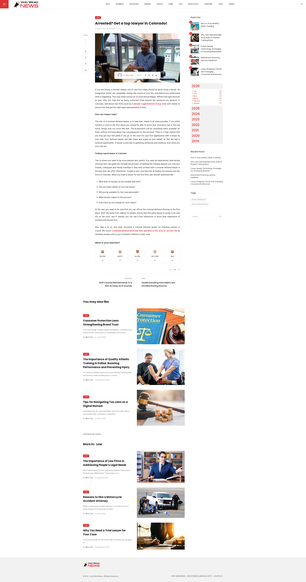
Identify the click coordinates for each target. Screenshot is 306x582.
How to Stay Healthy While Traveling (210, 24)
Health (160, 4)
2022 (195, 124)
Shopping (208, 4)
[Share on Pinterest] (85, 63)
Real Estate (193, 4)
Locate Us (218, 576)
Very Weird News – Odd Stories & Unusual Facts (191, 576)
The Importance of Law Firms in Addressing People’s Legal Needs (104, 463)
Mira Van (129, 75)
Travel (232, 4)
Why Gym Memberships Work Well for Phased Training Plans (211, 37)
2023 (195, 119)
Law (180, 4)
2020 (196, 135)
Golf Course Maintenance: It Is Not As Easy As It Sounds (115, 284)
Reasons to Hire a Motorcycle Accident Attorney (102, 499)
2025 (196, 108)
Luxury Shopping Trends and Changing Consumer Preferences (211, 72)
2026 (196, 86)
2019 (195, 141)
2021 (195, 130)
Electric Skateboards (199, 199)
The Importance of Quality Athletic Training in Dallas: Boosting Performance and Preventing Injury (106, 363)
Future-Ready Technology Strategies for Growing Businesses (211, 49)
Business (120, 4)
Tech (220, 4)
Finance (147, 4)
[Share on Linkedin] (85, 70)
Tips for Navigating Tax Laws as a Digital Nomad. (105, 404)
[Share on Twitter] (85, 57)
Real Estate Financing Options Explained (210, 59)
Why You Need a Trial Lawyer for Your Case (104, 532)
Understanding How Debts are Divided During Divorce (158, 284)
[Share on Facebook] (85, 51)
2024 (196, 113)
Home (171, 4)
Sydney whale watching (200, 204)
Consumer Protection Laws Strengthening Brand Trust (101, 322)
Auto (108, 4)
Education (134, 4)
